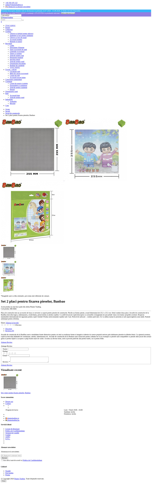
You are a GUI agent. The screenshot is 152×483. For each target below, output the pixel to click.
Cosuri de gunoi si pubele (19, 83)
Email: (6, 355)
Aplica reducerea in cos (68, 13)
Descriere (8, 329)
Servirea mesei (15, 59)
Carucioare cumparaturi (13, 79)
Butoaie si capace (16, 42)
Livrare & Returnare (12, 429)
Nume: (5, 349)
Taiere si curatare (16, 53)
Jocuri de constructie (12, 113)
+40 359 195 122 (11, 3)
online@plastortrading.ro (14, 5)
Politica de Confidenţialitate (15, 431)
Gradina (8, 32)
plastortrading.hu (13, 420)
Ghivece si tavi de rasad (18, 38)
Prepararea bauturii (16, 57)
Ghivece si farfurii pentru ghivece (21, 34)
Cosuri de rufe (15, 75)
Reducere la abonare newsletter (17, 7)
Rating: (5, 351)
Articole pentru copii (17, 61)
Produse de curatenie (17, 65)
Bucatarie (8, 44)
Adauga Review (6, 342)
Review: (6, 362)
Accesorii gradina (16, 40)
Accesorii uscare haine (18, 77)
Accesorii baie (15, 95)
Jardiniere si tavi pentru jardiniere (21, 36)
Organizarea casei (11, 91)
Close (3, 481)
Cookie (7, 435)
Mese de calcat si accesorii (19, 73)
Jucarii (7, 111)
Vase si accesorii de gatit (18, 49)
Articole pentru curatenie (18, 87)
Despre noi (9, 402)
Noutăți (8, 471)
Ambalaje (13, 101)
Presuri (12, 89)
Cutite (12, 46)
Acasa (7, 109)
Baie (7, 93)
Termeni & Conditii (12, 433)
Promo (7, 28)
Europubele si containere (18, 85)
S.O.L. (7, 439)
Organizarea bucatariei (18, 63)
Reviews (9, 331)
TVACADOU (10, 26)
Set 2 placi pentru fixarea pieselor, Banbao (15, 393)
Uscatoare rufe (15, 71)
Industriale (9, 99)
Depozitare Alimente (17, 47)
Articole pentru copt (17, 55)
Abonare (4, 458)
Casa (7, 105)
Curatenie (8, 81)
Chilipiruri (9, 30)
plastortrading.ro (13, 418)
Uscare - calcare (11, 69)
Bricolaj (12, 103)
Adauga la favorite (12, 323)
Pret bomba (9, 473)
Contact (8, 404)
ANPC (7, 437)
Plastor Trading (19, 479)
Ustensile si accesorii (17, 51)
